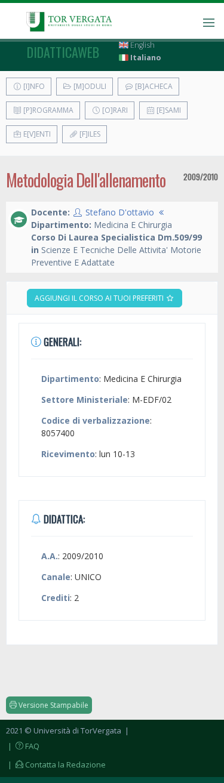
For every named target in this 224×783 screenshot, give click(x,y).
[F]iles (89, 134)
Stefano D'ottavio (119, 212)
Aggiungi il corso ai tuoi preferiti (100, 298)
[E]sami (168, 110)
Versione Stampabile (52, 705)
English (141, 45)
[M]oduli (89, 86)
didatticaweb (63, 51)
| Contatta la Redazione (56, 764)
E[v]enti (36, 134)
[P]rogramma (47, 110)
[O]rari (114, 110)
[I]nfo (33, 86)
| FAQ (22, 746)
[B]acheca (153, 86)
